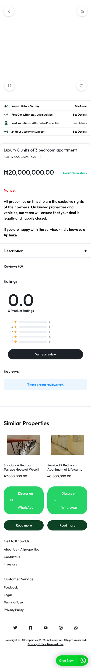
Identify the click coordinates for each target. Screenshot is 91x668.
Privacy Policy (14, 610)
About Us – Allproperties (21, 549)
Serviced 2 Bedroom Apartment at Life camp (64, 467)
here (13, 235)
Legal (8, 595)
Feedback (11, 587)
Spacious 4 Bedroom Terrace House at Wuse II (21, 467)
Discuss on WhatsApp (25, 500)
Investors (10, 564)
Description (13, 250)
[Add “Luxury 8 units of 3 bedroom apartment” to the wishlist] (81, 86)
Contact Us (12, 557)
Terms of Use (13, 602)
